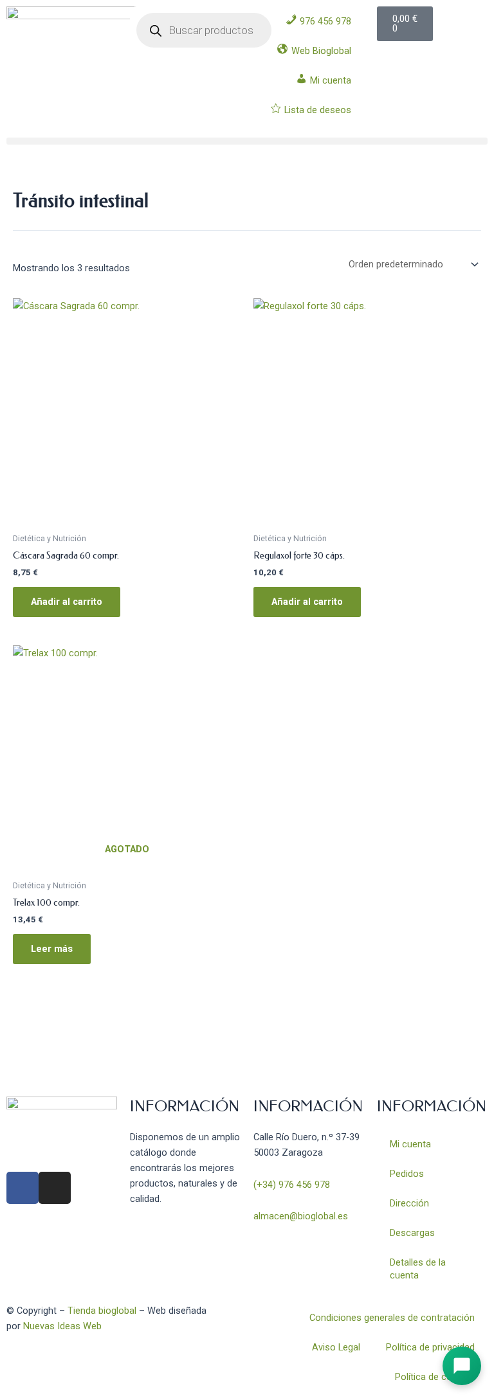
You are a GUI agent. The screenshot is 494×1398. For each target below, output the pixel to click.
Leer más (52, 948)
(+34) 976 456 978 (291, 1184)
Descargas (412, 1233)
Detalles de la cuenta (418, 1269)
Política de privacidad (430, 1347)
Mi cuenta (410, 1144)
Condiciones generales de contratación (392, 1317)
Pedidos (407, 1173)
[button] (247, 141)
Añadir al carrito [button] (66, 601)
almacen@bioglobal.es (300, 1216)
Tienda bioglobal (102, 1310)
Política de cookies (435, 1377)
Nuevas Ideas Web (62, 1326)
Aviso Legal (336, 1347)
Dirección (409, 1203)
